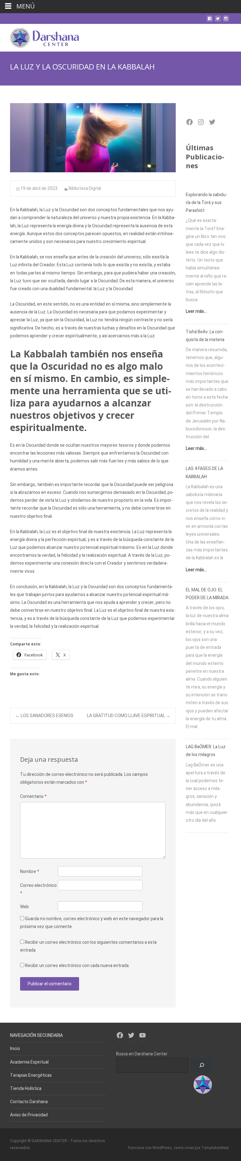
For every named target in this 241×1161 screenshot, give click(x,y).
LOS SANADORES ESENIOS (44, 715)
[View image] (93, 137)
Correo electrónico (38, 889)
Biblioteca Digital (85, 188)
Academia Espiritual (29, 1062)
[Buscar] (201, 1065)
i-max (190, 1148)
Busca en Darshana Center (142, 1054)
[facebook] (209, 21)
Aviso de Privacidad (29, 1115)
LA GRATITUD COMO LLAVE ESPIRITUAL (128, 715)
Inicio (15, 1048)
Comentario (33, 796)
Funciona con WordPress (150, 1148)
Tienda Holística (25, 1088)
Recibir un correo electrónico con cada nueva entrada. (77, 965)
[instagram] (226, 21)
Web (24, 907)
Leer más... (196, 311)
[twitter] (218, 21)
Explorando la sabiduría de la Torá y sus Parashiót (206, 202)
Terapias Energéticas (31, 1075)
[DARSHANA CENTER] (39, 36)
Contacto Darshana (29, 1101)
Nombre (29, 871)
